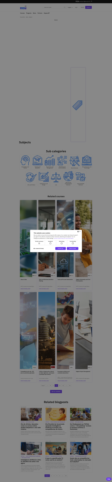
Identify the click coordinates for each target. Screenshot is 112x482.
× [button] (79, 231)
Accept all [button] (60, 248)
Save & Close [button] (72, 248)
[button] (39, 248)
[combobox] (78, 231)
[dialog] (56, 241)
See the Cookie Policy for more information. (64, 238)
